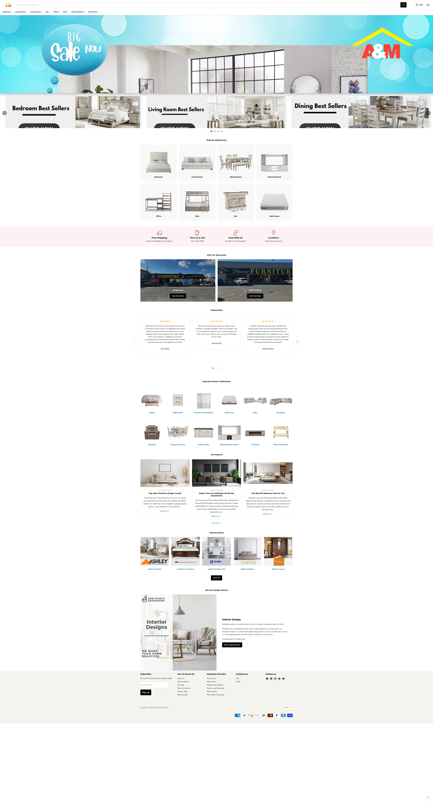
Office (56, 12)
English (286, 707)
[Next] (428, 113)
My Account (211, 678)
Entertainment (78, 12)
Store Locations (183, 682)
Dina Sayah (165, 348)
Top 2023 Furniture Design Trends (165, 493)
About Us (180, 678)
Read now (164, 511)
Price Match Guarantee (215, 695)
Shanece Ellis (216, 343)
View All (216, 578)
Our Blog (180, 685)
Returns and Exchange (215, 688)
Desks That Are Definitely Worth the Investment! (216, 494)
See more (216, 523)
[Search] (403, 4)
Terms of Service (183, 688)
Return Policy (212, 691)
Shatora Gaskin (268, 348)
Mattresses (93, 12)
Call (237, 678)
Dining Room (35, 12)
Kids (65, 12)
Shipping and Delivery (215, 685)
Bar (47, 12)
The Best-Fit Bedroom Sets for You (268, 493)
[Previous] (4, 113)
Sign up (145, 692)
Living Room (20, 12)
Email (238, 682)
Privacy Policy (182, 691)
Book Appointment (232, 645)
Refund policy (182, 695)
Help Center (211, 682)
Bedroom (7, 12)
